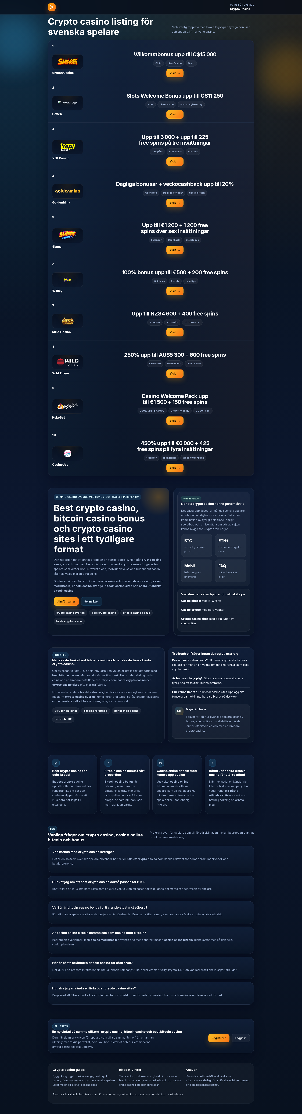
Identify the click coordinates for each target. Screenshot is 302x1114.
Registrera (219, 1038)
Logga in (240, 1038)
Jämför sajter (66, 601)
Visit (175, 73)
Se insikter (91, 601)
